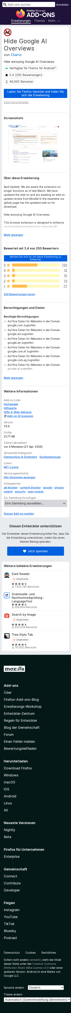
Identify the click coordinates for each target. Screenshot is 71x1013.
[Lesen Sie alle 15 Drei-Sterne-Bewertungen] (36, 275)
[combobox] (28, 4)
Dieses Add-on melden (19, 513)
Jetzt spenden (38, 551)
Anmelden (62, 4)
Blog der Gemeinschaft (22, 727)
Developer (12, 890)
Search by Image (24, 614)
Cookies (30, 952)
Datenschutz (12, 952)
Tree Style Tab (22, 634)
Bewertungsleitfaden (20, 748)
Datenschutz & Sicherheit (20, 456)
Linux (8, 803)
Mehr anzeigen (13, 234)
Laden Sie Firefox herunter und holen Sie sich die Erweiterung (35, 93)
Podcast (10, 938)
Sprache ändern (14, 987)
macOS (9, 782)
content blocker (30, 487)
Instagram (12, 910)
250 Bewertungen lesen (19, 294)
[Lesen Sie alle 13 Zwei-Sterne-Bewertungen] (36, 280)
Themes (39, 21)
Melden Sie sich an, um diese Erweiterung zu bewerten (35, 258)
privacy (59, 487)
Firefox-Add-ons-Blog (21, 699)
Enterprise (12, 856)
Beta (7, 837)
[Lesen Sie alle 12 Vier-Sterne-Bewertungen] (36, 270)
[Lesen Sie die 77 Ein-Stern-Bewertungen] (36, 286)
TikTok (9, 924)
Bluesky (10, 931)
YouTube (11, 917)
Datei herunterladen (16, 102)
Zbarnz (16, 55)
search (8, 491)
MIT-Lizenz (11, 467)
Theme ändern (13, 994)
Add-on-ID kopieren (20, 416)
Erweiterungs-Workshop (22, 706)
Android (10, 796)
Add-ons (11, 686)
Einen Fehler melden (19, 741)
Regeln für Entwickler (20, 720)
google (47, 487)
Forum (9, 734)
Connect (10, 876)
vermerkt (35, 959)
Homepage (11, 404)
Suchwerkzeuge (50, 456)
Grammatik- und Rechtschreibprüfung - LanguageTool (28, 597)
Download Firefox (18, 768)
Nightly (9, 830)
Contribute (12, 883)
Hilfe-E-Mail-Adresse (18, 412)
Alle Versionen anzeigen (19, 477)
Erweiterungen (21, 21)
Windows (11, 775)
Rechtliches (48, 952)
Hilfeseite (10, 408)
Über (8, 692)
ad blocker (11, 487)
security (20, 491)
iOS (6, 789)
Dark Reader (21, 574)
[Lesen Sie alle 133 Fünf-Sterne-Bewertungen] (36, 264)
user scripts (36, 491)
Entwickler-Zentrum (19, 713)
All (6, 810)
